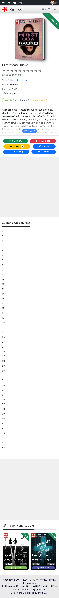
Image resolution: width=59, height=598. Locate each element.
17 (3, 308)
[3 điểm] (12, 71)
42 (3, 428)
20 (3, 322)
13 (3, 289)
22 (3, 332)
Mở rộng (28, 131)
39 (3, 413)
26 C (52, 564)
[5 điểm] (20, 71)
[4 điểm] (16, 71)
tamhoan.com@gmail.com (33, 589)
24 (3, 342)
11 (3, 279)
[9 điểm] (35, 71)
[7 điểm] (28, 71)
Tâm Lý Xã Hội (38, 100)
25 (3, 346)
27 (3, 356)
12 (3, 284)
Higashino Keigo (18, 80)
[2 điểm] (8, 71)
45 (3, 442)
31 (3, 375)
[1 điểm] (4, 71)
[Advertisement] (29, 187)
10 (3, 274)
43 (3, 433)
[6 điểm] (24, 71)
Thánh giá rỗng (40, 555)
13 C (24, 564)
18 (3, 313)
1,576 (10, 564)
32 (3, 380)
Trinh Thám (22, 100)
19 (3, 318)
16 (3, 303)
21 (3, 327)
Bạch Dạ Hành (11, 555)
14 (3, 294)
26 (3, 351)
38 (3, 409)
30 (3, 370)
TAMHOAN (33, 579)
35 (3, 394)
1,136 (37, 564)
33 (3, 385)
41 (3, 423)
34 (3, 389)
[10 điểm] (39, 71)
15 (3, 298)
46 (3, 447)
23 (3, 337)
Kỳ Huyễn (7, 100)
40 (3, 418)
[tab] (16, 152)
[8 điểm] (31, 71)
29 (3, 366)
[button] (7, 551)
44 (3, 437)
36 (3, 399)
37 (3, 404)
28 (3, 361)
